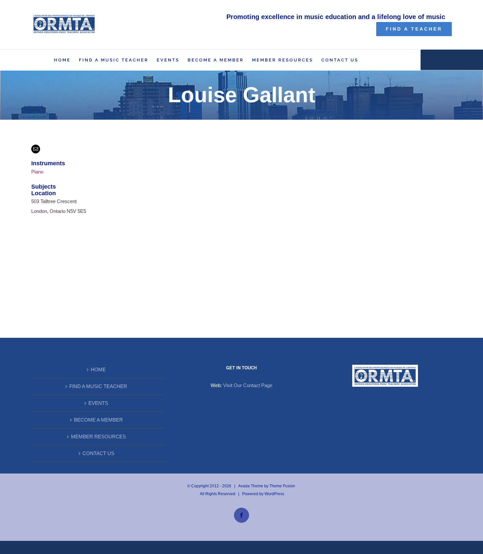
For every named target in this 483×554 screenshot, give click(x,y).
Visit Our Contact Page (247, 385)
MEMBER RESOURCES (98, 436)
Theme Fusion (282, 486)
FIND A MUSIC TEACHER (98, 386)
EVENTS (98, 403)
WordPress (274, 494)
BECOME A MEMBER (98, 420)
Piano (37, 171)
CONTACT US (98, 453)
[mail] (35, 149)
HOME (98, 369)
